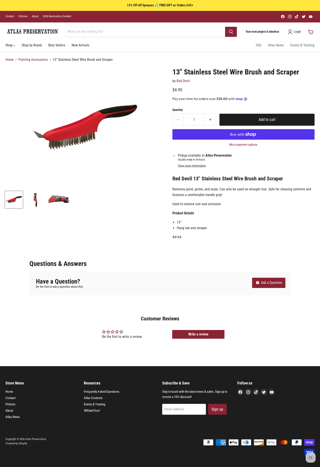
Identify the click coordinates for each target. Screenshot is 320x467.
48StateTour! (92, 411)
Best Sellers (56, 45)
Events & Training (302, 45)
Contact (9, 16)
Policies (23, 16)
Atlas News (276, 45)
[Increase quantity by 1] (210, 120)
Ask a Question (271, 283)
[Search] (231, 32)
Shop (9, 45)
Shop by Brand (32, 45)
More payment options (243, 145)
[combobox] (145, 32)
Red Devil (183, 81)
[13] (14, 199)
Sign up (217, 409)
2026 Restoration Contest (57, 16)
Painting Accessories (33, 60)
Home (9, 60)
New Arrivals (80, 45)
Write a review (198, 334)
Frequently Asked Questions (101, 392)
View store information (192, 165)
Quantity (177, 110)
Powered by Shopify (16, 443)
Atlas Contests (93, 398)
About (35, 16)
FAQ (258, 45)
